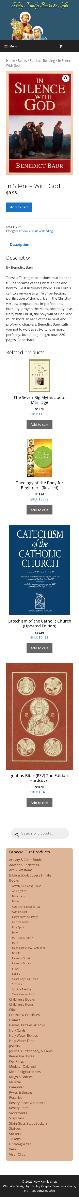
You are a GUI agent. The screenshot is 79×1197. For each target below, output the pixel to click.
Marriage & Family (22, 937)
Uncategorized (20, 1144)
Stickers (15, 1134)
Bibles (15, 901)
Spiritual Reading (42, 60)
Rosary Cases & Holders (27, 1103)
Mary (15, 942)
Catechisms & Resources (26, 906)
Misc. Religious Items (25, 1071)
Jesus (15, 932)
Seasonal (17, 984)
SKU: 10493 (39, 629)
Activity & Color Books (26, 859)
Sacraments (18, 1113)
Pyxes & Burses (20, 1092)
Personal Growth (21, 958)
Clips (12, 1009)
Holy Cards (17, 1030)
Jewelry (14, 1046)
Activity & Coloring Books (26, 886)
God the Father (20, 922)
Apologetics (19, 891)
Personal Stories (21, 963)
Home (10, 60)
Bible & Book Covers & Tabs (30, 875)
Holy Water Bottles (23, 1035)
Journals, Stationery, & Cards (31, 1051)
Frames (14, 1020)
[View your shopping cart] (61, 46)
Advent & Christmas (24, 865)
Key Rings (16, 1061)
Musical (15, 1082)
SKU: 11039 (39, 405)
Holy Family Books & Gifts (39, 5)
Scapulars (16, 1118)
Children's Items (21, 1004)
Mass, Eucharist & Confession (29, 948)
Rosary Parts (19, 1108)
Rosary (16, 973)
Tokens (15, 1139)
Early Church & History (25, 917)
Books (22, 60)
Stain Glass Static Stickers (28, 1123)
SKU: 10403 (39, 783)
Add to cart (19, 207)
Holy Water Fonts (22, 1040)
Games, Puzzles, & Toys (27, 1025)
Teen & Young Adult (23, 994)
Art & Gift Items (20, 870)
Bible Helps (18, 896)
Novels (16, 953)
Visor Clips (17, 1154)
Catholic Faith (20, 911)
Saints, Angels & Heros (25, 979)
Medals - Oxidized (22, 1066)
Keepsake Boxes (21, 1056)
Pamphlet (16, 1087)
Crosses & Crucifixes (24, 1015)
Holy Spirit (18, 927)
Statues (15, 1128)
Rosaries (15, 1097)
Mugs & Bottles (21, 1077)
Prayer (16, 968)
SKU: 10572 (39, 491)
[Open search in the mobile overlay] (75, 46)
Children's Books (22, 999)
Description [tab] (19, 244)
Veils (12, 1149)
